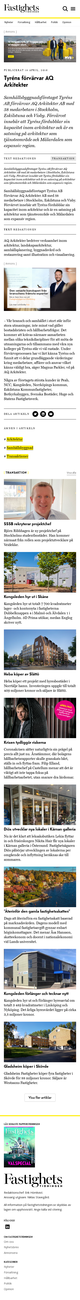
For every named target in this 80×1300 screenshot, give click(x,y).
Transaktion (63, 158)
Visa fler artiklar (40, 1098)
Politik (54, 22)
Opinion (66, 22)
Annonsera (10, 1253)
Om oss (9, 1242)
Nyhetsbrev (11, 1247)
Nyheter (8, 22)
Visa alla (71, 472)
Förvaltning (24, 22)
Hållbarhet (40, 22)
